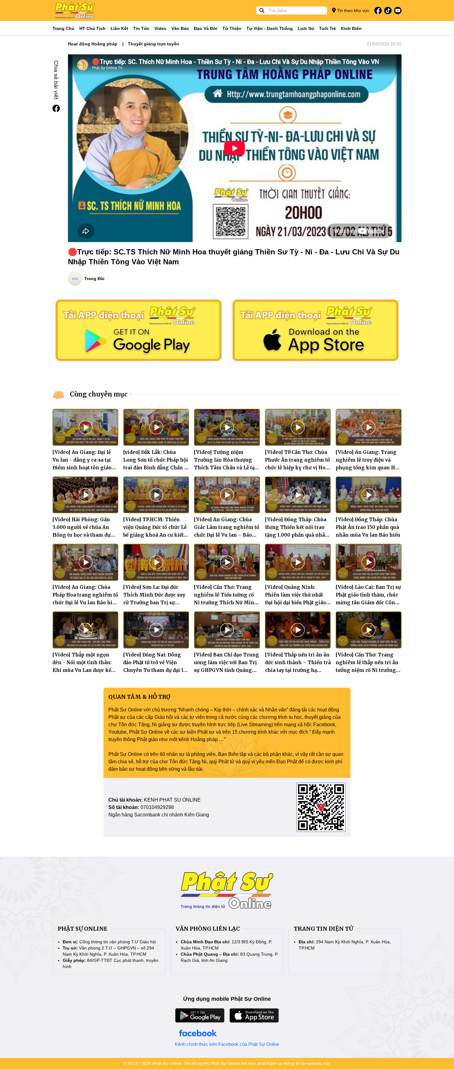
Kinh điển (351, 28)
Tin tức (141, 28)
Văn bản (180, 28)
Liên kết (119, 28)
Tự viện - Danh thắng (269, 28)
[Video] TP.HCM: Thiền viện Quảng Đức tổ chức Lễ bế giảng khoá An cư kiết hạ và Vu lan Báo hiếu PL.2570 (155, 535)
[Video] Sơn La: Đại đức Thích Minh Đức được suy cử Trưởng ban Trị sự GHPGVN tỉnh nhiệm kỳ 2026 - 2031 (154, 602)
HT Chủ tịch (92, 28)
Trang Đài (94, 278)
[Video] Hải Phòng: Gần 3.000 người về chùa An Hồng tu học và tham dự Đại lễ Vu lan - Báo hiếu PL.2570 (82, 535)
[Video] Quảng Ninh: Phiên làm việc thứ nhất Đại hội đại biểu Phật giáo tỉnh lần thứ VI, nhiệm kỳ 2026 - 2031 (295, 602)
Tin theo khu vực (352, 10)
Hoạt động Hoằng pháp (92, 43)
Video (160, 28)
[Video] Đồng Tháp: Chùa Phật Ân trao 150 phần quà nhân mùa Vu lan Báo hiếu (368, 527)
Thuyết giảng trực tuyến (153, 43)
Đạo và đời (205, 28)
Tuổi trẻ (327, 28)
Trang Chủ (63, 28)
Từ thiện (232, 28)
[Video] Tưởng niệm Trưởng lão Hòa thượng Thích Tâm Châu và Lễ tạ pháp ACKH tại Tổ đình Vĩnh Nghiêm (224, 467)
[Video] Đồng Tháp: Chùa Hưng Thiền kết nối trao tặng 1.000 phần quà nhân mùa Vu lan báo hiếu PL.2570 (296, 535)
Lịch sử (306, 28)
